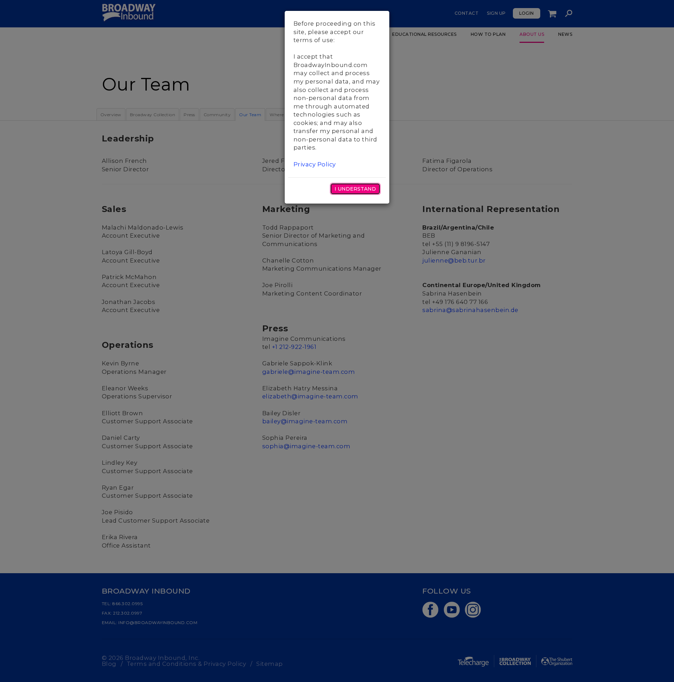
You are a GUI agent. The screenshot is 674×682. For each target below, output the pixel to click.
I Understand (355, 189)
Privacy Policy (314, 164)
